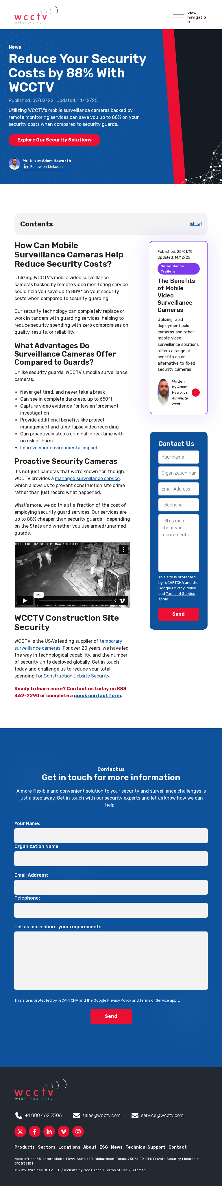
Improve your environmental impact (59, 448)
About (90, 1147)
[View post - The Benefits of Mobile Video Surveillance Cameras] (178, 327)
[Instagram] (78, 1131)
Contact (178, 1147)
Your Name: (27, 823)
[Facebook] (34, 1131)
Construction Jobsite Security (76, 676)
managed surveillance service (87, 478)
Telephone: (27, 898)
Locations (69, 1147)
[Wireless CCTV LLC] (36, 14)
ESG (103, 1147)
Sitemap (139, 1170)
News (117, 1147)
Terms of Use (116, 1170)
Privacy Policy (184, 588)
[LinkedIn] (49, 1131)
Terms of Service (180, 593)
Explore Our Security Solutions (54, 140)
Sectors (47, 1147)
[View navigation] (178, 17)
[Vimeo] (63, 1131)
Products (24, 1147)
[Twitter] (20, 1131)
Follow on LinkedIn (46, 166)
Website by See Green (82, 1170)
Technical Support (145, 1147)
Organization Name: (37, 846)
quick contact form (97, 695)
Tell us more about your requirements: (58, 926)
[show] (196, 223)
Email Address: (31, 875)
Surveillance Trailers (172, 268)
